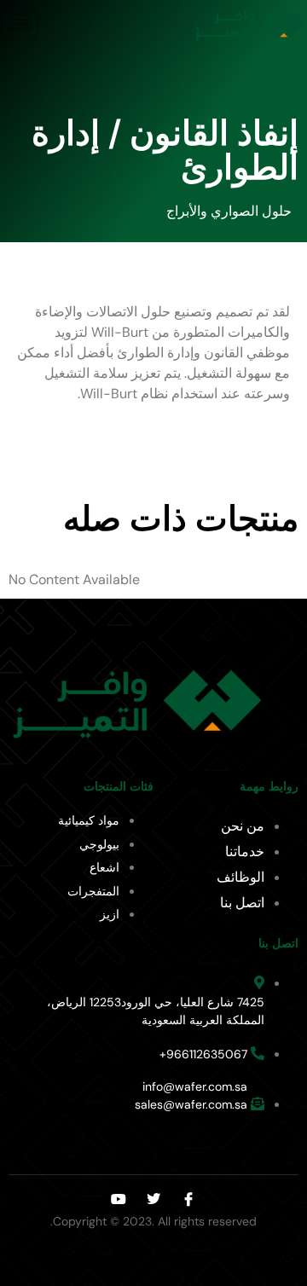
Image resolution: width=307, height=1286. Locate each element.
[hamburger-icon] (19, 24)
